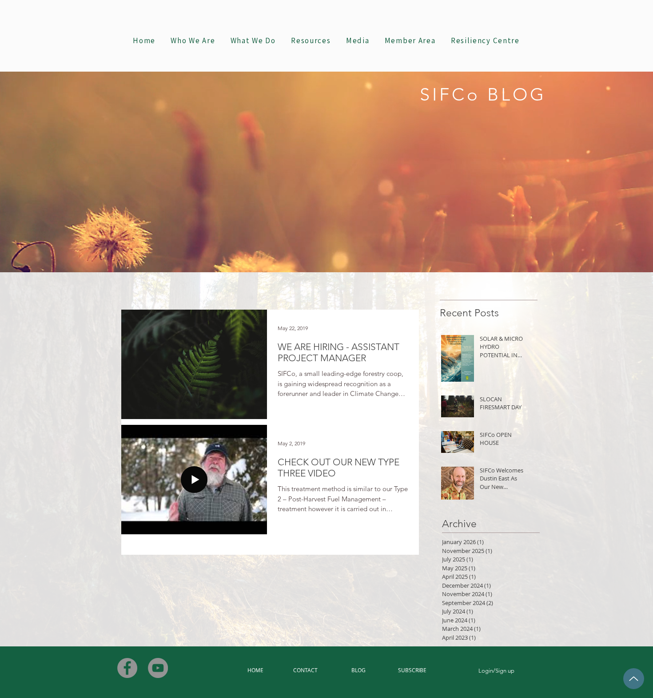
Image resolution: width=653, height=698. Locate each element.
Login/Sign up (496, 670)
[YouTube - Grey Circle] (158, 668)
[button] (253, 41)
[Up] (633, 678)
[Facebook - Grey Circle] (127, 668)
